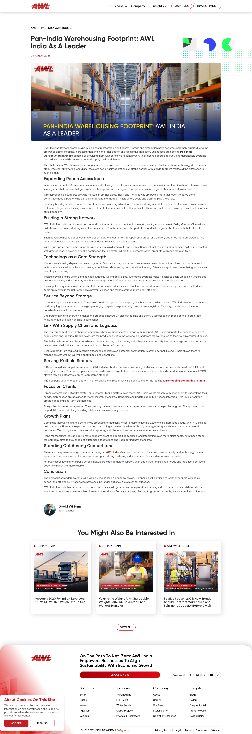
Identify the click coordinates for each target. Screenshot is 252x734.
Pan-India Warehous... (56, 28)
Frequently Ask (198, 705)
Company (138, 6)
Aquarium (85, 710)
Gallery (193, 699)
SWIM (83, 694)
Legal (178, 730)
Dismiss (42, 723)
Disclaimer (201, 730)
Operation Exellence (164, 715)
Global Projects (125, 710)
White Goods (123, 705)
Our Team (158, 705)
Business (117, 6)
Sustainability (160, 710)
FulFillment (122, 699)
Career (157, 699)
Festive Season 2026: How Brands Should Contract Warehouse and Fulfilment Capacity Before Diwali (187, 602)
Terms (188, 730)
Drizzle (84, 699)
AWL (33, 28)
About (156, 694)
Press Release (198, 710)
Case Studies (197, 715)
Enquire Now (120, 674)
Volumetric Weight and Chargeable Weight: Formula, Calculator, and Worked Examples (124, 602)
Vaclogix (84, 715)
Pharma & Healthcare (128, 715)
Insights (159, 6)
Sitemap (215, 730)
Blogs (193, 694)
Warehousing (123, 694)
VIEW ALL (126, 627)
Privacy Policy (163, 730)
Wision (83, 705)
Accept (16, 723)
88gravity (123, 730)
